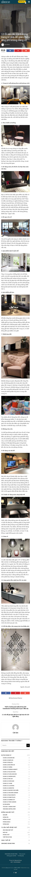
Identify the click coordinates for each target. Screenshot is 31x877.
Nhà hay (5, 832)
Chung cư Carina (7, 767)
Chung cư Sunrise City (9, 799)
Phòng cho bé (6, 819)
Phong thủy (6, 834)
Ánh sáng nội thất (8, 830)
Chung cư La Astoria (8, 785)
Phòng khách (6, 822)
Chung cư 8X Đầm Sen (8, 757)
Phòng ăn (5, 817)
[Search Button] (28, 745)
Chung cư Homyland (8, 781)
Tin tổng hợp (21, 856)
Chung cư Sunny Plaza (9, 797)
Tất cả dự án (22, 854)
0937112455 (17, 867)
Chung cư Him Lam (8, 778)
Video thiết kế (5, 840)
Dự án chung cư (6, 755)
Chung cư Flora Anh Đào (10, 774)
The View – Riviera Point (9, 806)
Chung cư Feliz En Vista (9, 771)
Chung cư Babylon (8, 760)
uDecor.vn (5, 2)
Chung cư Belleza (8, 762)
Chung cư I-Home (7, 783)
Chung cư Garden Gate (9, 776)
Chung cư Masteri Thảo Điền (10, 790)
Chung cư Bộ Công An (9, 764)
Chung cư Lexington (8, 788)
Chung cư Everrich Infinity (10, 769)
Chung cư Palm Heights (9, 795)
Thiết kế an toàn (7, 837)
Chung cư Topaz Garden (9, 802)
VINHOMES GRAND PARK (8, 843)
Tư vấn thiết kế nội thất (9, 827)
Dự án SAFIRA (6, 804)
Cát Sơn (8, 44)
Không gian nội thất (7, 812)
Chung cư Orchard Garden (10, 792)
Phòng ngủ (6, 824)
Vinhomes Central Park (9, 809)
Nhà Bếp (5, 815)
